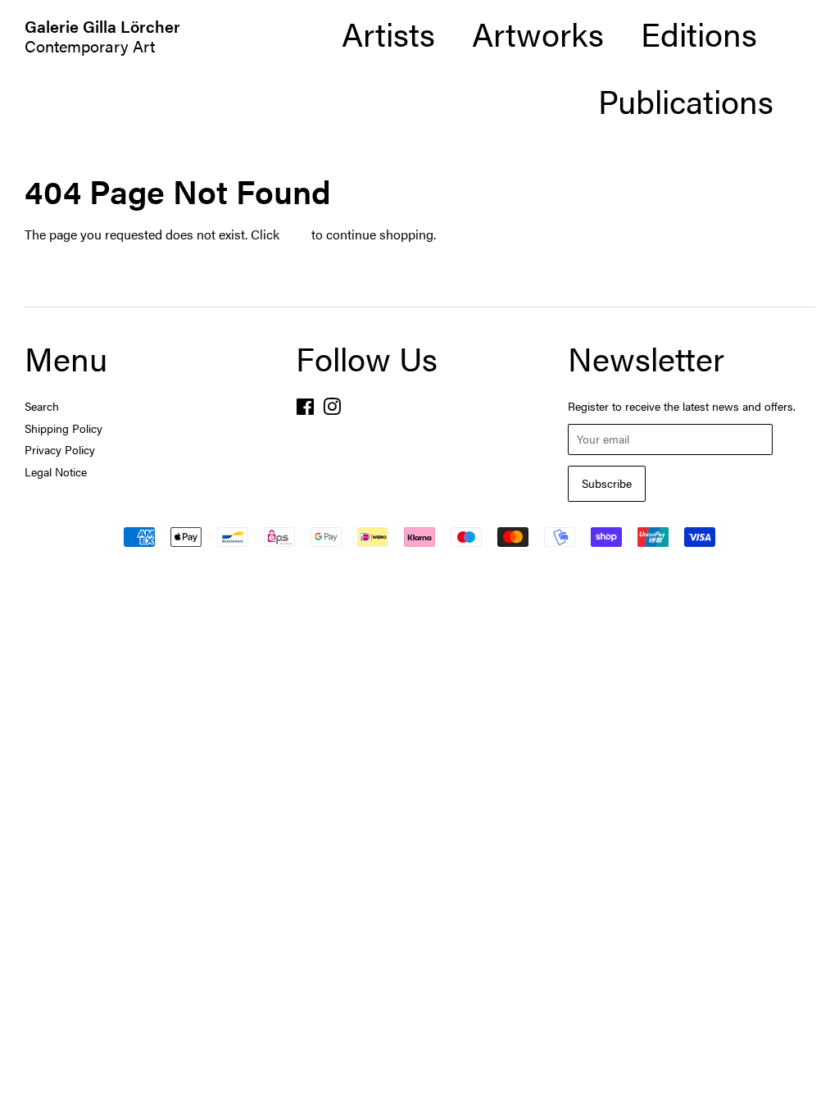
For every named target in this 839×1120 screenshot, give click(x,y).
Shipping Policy (63, 428)
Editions (699, 33)
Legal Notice (56, 472)
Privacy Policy (60, 450)
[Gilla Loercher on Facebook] (305, 409)
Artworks (538, 33)
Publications (685, 100)
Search (42, 406)
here (295, 234)
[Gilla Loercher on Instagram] (332, 409)
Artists (388, 33)
